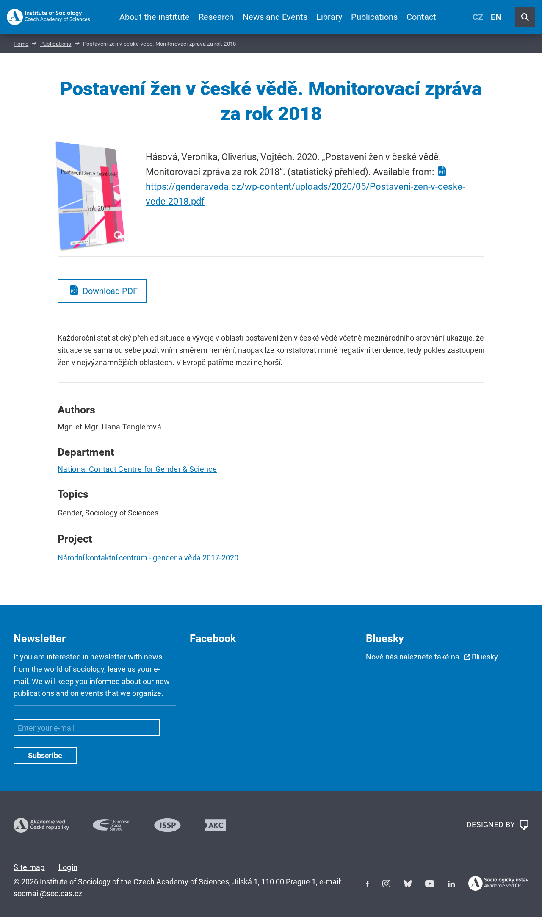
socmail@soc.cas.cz (48, 893)
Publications (374, 17)
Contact (421, 17)
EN (496, 17)
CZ (478, 17)
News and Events (275, 17)
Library (329, 17)
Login (68, 867)
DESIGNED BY (492, 824)
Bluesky (485, 656)
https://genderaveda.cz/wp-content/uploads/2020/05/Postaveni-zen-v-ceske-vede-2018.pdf (305, 194)
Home (21, 44)
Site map (29, 867)
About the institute (154, 17)
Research (216, 17)
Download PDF (110, 291)
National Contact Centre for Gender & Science (137, 469)
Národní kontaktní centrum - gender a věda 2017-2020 (148, 557)
